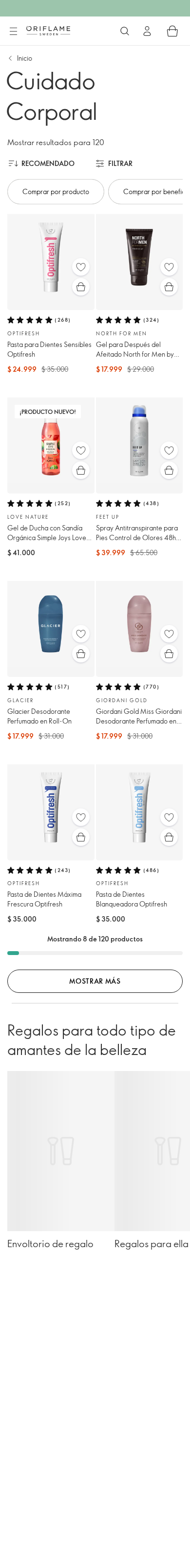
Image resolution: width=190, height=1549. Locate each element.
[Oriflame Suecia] (48, 30)
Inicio (24, 58)
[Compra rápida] (81, 287)
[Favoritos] (81, 267)
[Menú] (13, 31)
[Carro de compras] (172, 31)
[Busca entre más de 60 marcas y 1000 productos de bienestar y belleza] (124, 31)
